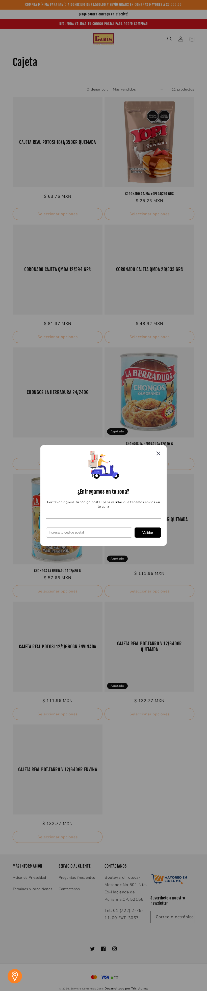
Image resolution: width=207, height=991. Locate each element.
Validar (147, 533)
